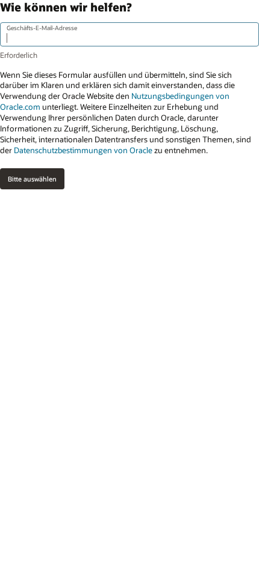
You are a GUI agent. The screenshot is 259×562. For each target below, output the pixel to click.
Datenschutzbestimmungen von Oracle (83, 150)
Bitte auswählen (32, 178)
